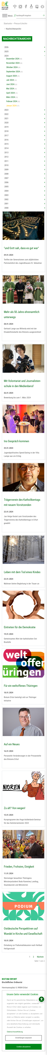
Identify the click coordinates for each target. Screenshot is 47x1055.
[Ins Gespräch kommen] (23, 419)
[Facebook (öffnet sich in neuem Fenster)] (26, 6)
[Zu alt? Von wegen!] (23, 785)
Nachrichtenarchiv (13, 28)
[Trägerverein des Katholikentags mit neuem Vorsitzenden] (23, 477)
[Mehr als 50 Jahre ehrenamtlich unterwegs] (23, 289)
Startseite (8, 23)
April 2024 (10, 93)
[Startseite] (5, 6)
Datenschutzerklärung (15, 1031)
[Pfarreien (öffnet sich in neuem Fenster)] (31, 6)
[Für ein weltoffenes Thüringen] (23, 663)
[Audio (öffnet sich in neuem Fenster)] (15, 6)
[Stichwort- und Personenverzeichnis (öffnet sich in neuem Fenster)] (37, 6)
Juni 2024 (10, 84)
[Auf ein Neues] (23, 722)
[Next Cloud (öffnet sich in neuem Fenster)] (42, 6)
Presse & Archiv (20, 23)
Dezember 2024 (12, 58)
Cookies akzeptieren (24, 1047)
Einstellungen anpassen (23, 1038)
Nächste (40, 957)
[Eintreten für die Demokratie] (23, 605)
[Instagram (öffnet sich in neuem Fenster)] (20, 6)
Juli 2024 (10, 80)
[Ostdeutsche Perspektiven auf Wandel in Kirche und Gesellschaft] (23, 906)
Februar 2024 (11, 101)
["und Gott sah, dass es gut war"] (23, 226)
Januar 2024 (11, 105)
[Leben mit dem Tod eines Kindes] (23, 550)
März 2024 (10, 97)
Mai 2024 (10, 88)
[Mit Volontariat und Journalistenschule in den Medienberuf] (23, 358)
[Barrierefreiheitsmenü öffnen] (41, 999)
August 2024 (11, 76)
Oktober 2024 (11, 67)
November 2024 (12, 63)
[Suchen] (43, 15)
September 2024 (13, 71)
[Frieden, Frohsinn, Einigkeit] (23, 844)
